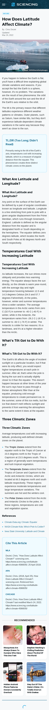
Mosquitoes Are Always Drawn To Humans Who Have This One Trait (12, 652)
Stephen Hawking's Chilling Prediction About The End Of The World (36, 652)
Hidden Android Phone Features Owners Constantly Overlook (12, 688)
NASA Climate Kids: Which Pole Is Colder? (25, 527)
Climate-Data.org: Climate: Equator (21, 522)
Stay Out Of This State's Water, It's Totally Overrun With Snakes (35, 688)
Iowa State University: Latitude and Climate (25, 531)
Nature (6, 13)
